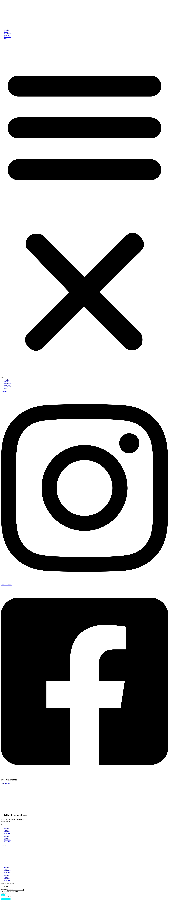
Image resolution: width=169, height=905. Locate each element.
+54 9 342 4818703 (7, 864)
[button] (84, 209)
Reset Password (5, 898)
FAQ (5, 38)
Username (4, 889)
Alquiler (6, 30)
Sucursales (7, 37)
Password (4, 891)
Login (2, 895)
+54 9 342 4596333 (7, 850)
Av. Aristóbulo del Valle (8, 852)
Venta (6, 32)
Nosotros (7, 35)
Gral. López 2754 (6, 849)
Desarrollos (7, 33)
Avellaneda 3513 (6, 862)
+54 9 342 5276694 (7, 854)
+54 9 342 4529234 (7, 855)
